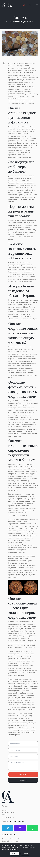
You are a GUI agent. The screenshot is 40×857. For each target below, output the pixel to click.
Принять (14, 853)
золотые (11, 274)
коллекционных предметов (19, 157)
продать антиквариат (24, 720)
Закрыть (25, 853)
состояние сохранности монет (20, 643)
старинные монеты (23, 347)
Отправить (23, 780)
